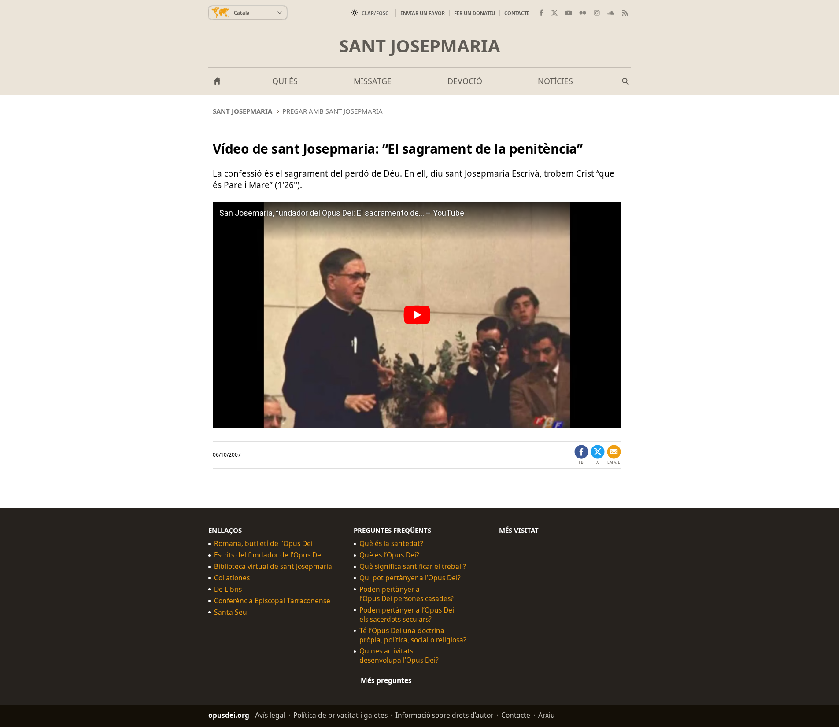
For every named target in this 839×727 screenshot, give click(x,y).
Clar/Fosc (375, 13)
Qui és (285, 81)
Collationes (232, 578)
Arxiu (546, 715)
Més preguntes (386, 680)
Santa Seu (230, 612)
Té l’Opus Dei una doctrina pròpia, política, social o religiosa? (412, 635)
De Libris (228, 589)
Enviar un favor (422, 13)
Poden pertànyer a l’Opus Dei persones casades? (406, 594)
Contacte (516, 13)
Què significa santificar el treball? (412, 566)
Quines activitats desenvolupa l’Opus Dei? (399, 655)
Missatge (373, 81)
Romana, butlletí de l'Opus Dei (263, 543)
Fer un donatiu (474, 13)
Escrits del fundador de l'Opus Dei (268, 555)
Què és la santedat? (391, 543)
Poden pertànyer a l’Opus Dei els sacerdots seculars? (406, 614)
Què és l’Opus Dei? (389, 555)
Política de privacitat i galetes (340, 715)
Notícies (555, 81)
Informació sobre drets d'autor (444, 715)
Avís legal (270, 715)
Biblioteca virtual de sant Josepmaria (273, 566)
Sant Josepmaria (419, 45)
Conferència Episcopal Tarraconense (272, 600)
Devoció (464, 81)
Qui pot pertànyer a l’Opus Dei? (410, 578)
